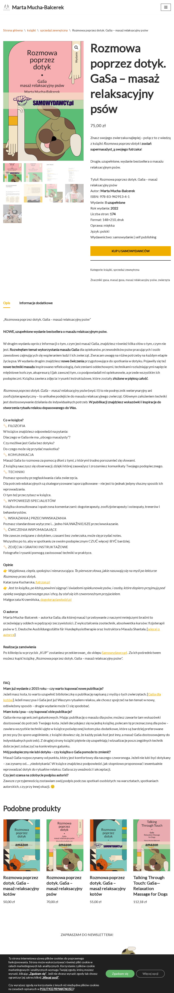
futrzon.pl (43, 582)
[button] (76, 47)
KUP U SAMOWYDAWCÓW (131, 251)
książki (31, 30)
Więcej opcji (150, 973)
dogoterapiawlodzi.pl (56, 599)
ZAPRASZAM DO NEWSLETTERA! (87, 935)
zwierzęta (164, 280)
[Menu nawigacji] (166, 7)
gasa (106, 280)
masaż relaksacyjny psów (141, 280)
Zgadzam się (120, 973)
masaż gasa (117, 280)
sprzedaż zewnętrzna (54, 30)
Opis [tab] (6, 303)
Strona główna (13, 30)
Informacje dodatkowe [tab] (36, 303)
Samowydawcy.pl (114, 652)
